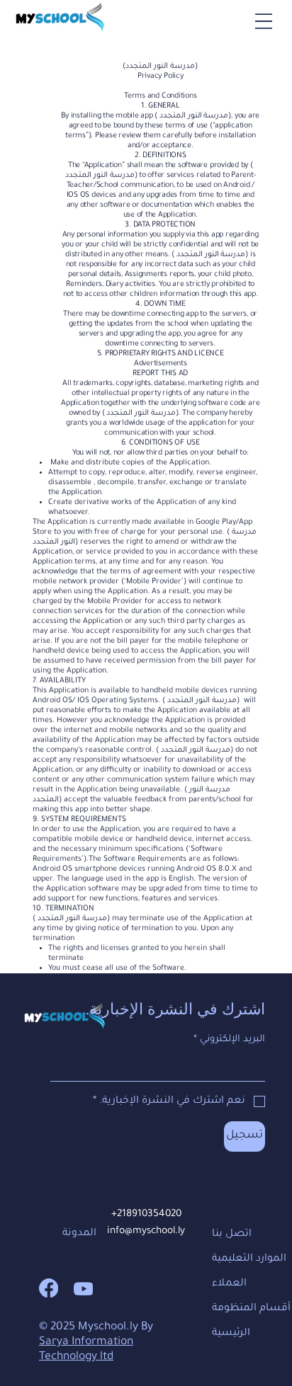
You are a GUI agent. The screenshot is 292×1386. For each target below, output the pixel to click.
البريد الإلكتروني (229, 1039)
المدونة (79, 1233)
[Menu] (263, 21)
